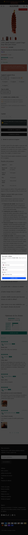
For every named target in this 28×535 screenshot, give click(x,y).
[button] (14, 265)
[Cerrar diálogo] (26, 255)
